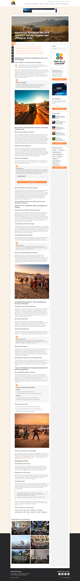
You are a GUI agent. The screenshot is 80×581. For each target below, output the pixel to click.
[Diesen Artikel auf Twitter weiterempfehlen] (12, 50)
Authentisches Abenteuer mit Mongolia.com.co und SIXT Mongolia (28, 46)
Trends (46, 3)
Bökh (24, 512)
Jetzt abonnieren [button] (32, 182)
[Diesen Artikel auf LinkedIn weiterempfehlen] (12, 59)
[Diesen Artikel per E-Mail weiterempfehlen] (12, 61)
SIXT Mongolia (33, 510)
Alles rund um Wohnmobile (58, 154)
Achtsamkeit (62, 150)
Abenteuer (55, 150)
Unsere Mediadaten (59, 79)
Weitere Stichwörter (59, 167)
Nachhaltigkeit (52, 3)
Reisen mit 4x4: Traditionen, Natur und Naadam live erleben (27, 50)
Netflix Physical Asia (18, 512)
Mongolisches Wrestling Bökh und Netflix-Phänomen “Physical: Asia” (28, 48)
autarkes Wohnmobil (57, 160)
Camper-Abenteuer (57, 165)
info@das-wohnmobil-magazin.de (20, 574)
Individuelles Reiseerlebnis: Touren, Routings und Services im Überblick (29, 51)
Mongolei (16, 510)
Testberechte (18, 44)
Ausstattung (55, 158)
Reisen (21, 510)
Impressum (12, 577)
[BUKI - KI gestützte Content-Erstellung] (40, 10)
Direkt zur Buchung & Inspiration (26, 458)
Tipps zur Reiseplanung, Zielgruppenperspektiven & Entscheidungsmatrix (29, 53)
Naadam (28, 512)
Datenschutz (17, 577)
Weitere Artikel (59, 143)
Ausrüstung (41, 3)
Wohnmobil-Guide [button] (65, 3)
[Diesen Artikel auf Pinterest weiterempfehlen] (12, 56)
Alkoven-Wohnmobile (57, 152)
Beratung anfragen (18, 505)
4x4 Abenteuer (39, 510)
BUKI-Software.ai (67, 577)
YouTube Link (17, 262)
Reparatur (58, 3)
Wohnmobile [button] (35, 3)
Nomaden (38, 512)
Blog (26, 3)
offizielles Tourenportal (20, 247)
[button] (12, 45)
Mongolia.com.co (26, 510)
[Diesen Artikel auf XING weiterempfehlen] (12, 53)
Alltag (54, 156)
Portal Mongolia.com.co (42, 315)
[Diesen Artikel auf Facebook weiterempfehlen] (12, 47)
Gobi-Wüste (33, 512)
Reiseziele (30, 3)
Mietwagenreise (44, 512)
